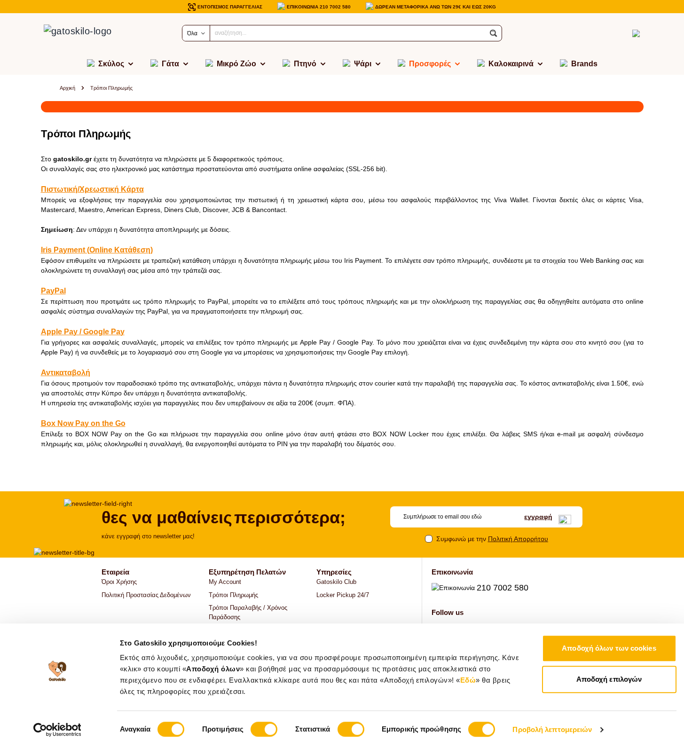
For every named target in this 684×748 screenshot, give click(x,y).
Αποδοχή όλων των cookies (609, 648)
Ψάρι (362, 64)
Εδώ (468, 680)
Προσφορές (430, 64)
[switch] (264, 729)
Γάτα (170, 64)
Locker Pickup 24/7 (342, 594)
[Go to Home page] (88, 33)
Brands (584, 64)
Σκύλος (111, 64)
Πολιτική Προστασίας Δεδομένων (146, 594)
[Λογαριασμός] (619, 33)
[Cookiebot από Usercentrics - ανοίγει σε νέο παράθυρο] (57, 730)
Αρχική (67, 88)
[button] (493, 33)
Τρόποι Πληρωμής (233, 594)
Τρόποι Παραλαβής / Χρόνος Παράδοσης (248, 612)
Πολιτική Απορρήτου (518, 539)
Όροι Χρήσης (119, 581)
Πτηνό (305, 64)
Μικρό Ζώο (236, 64)
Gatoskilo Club (336, 581)
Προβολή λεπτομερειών (552, 729)
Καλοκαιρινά (511, 64)
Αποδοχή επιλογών (609, 679)
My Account (225, 581)
